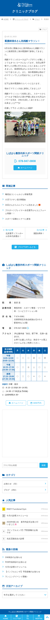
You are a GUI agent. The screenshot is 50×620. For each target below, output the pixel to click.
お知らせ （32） (11, 484)
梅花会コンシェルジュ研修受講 (18, 194)
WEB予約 (37, 403)
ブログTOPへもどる (27, 247)
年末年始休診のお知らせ (16, 562)
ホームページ (26, 168)
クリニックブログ (21, 19)
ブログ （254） (10, 490)
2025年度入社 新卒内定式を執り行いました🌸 (27, 523)
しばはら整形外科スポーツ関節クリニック (26, 612)
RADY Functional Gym (27, 509)
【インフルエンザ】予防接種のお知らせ (27, 531)
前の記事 (14, 233)
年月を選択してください (14, 595)
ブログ (37, 19)
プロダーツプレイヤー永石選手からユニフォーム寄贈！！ (25, 212)
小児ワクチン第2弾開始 (15, 199)
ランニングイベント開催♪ (16, 576)
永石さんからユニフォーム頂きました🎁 (23, 205)
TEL (27, 619)
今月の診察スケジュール (27, 515)
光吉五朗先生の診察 (27, 539)
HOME (6, 19)
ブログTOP (16, 619)
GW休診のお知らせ (13, 557)
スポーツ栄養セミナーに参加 (17, 219)
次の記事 (39, 232)
